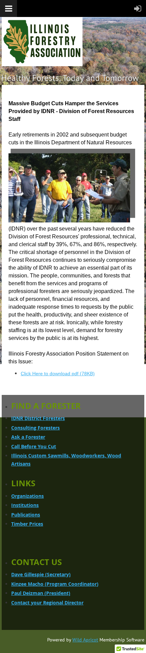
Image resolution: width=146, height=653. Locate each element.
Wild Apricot (85, 640)
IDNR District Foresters (38, 418)
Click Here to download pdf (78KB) (58, 373)
